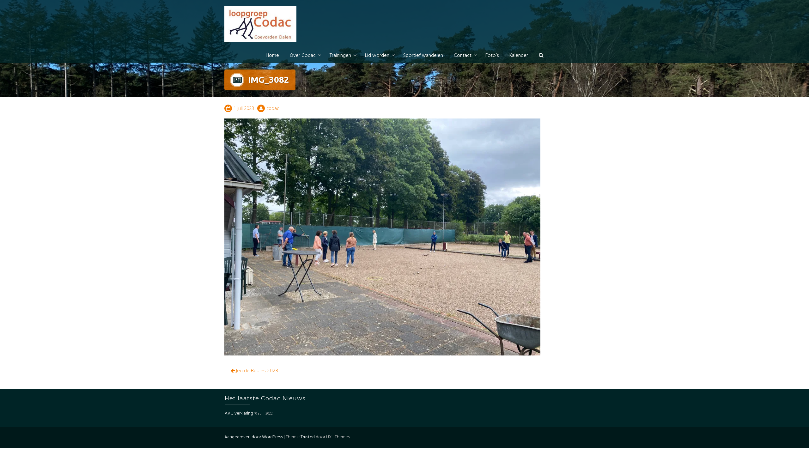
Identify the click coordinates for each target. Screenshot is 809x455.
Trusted (308, 437)
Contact (462, 56)
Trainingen (340, 56)
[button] (541, 55)
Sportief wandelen (423, 56)
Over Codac (303, 56)
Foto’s (492, 56)
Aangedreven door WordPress (253, 437)
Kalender (518, 56)
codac (272, 108)
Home (272, 56)
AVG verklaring (239, 413)
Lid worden (377, 56)
